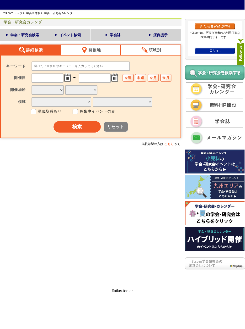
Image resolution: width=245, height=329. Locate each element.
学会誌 (115, 35)
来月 (166, 78)
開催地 (95, 50)
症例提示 (160, 35)
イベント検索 (70, 35)
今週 (128, 78)
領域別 (155, 50)
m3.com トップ (12, 13)
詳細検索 (34, 50)
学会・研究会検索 (25, 35)
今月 (153, 78)
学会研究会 (33, 13)
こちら (169, 144)
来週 (140, 78)
